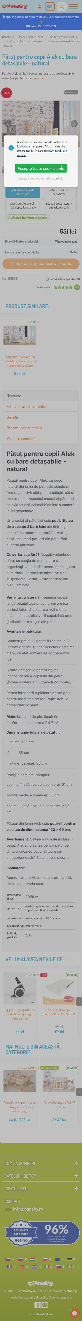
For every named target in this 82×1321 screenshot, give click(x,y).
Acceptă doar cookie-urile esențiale (41, 178)
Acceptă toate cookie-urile (41, 168)
